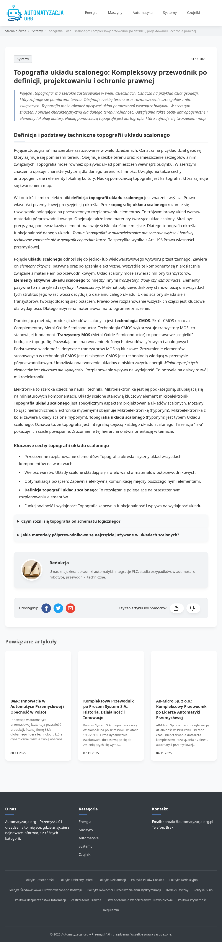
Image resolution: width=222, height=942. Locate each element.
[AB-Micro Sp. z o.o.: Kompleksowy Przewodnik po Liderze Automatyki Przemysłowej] (184, 669)
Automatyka (143, 12)
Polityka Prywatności (192, 900)
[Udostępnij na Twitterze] (58, 608)
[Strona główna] (36, 13)
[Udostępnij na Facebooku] (46, 608)
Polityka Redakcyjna (183, 880)
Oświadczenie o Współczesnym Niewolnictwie (139, 900)
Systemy (170, 12)
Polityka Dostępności (39, 880)
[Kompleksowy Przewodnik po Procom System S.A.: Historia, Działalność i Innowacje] (111, 669)
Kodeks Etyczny (177, 890)
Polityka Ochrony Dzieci (76, 880)
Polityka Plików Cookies (147, 880)
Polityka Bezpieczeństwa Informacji (40, 900)
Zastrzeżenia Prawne (86, 900)
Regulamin (111, 910)
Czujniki (193, 12)
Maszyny (115, 12)
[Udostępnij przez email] (70, 608)
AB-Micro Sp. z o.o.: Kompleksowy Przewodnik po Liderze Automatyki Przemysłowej (181, 709)
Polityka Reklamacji (112, 880)
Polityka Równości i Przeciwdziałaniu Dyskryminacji (124, 890)
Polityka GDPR (204, 890)
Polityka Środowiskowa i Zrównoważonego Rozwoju (45, 890)
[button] (177, 608)
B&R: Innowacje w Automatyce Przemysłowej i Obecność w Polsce (37, 706)
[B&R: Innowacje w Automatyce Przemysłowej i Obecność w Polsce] (38, 669)
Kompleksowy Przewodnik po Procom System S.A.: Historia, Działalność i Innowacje (108, 709)
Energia (91, 12)
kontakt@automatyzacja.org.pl (188, 821)
